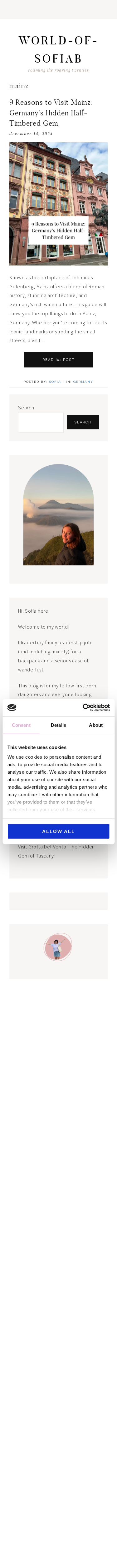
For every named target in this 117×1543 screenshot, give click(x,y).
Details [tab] (58, 724)
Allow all (58, 831)
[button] (58, 9)
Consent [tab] (21, 724)
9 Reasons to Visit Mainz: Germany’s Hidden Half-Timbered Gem (51, 113)
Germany (83, 381)
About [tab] (96, 724)
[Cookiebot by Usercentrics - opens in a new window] (83, 708)
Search (26, 407)
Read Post (58, 359)
